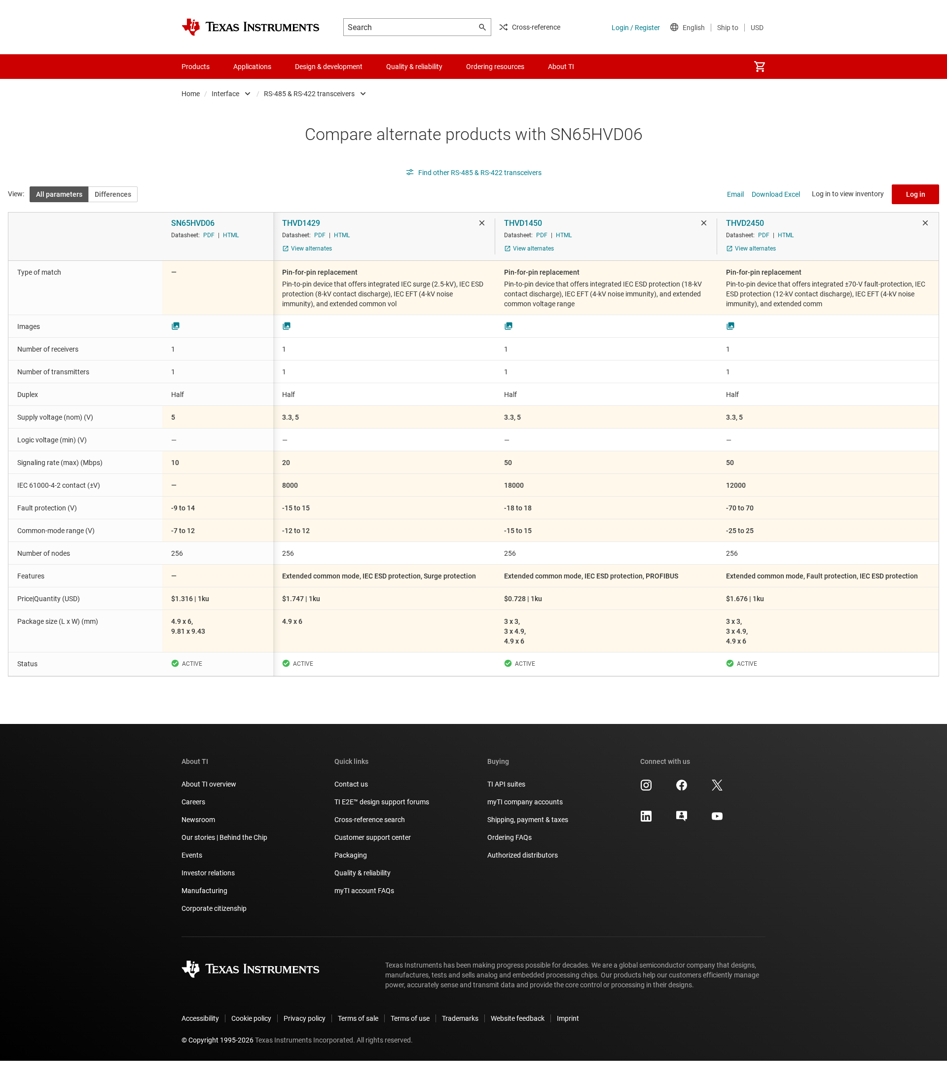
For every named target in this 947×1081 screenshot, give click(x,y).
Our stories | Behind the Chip (224, 837)
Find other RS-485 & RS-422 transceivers (480, 173)
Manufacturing (204, 891)
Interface (225, 94)
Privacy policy (305, 1018)
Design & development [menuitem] (329, 67)
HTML (231, 235)
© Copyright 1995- (218, 1040)
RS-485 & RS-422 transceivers (309, 94)
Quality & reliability (362, 873)
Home (191, 94)
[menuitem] (759, 66)
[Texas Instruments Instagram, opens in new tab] (646, 789)
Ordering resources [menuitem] (495, 67)
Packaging (350, 855)
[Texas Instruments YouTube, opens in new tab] (717, 820)
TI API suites (506, 784)
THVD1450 (523, 223)
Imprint (568, 1018)
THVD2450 (745, 223)
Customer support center (372, 837)
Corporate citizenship (214, 908)
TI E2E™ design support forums (381, 802)
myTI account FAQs (364, 891)
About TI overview (209, 784)
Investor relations (208, 873)
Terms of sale (358, 1018)
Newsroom (198, 820)
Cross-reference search (369, 820)
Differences (113, 194)
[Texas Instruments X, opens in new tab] (717, 789)
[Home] (251, 27)
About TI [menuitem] (561, 67)
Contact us (351, 784)
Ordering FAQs (509, 837)
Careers (193, 802)
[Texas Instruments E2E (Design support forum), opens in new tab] (682, 820)
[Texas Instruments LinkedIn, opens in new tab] (646, 820)
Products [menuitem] (196, 67)
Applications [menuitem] (252, 67)
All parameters (59, 194)
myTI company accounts (525, 802)
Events (192, 855)
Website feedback (518, 1018)
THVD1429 (301, 223)
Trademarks (460, 1018)
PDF (209, 235)
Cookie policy (251, 1018)
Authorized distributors (522, 855)
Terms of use (410, 1018)
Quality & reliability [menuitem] (414, 67)
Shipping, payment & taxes (527, 820)
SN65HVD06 (193, 223)
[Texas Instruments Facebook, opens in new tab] (682, 789)
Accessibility (200, 1018)
